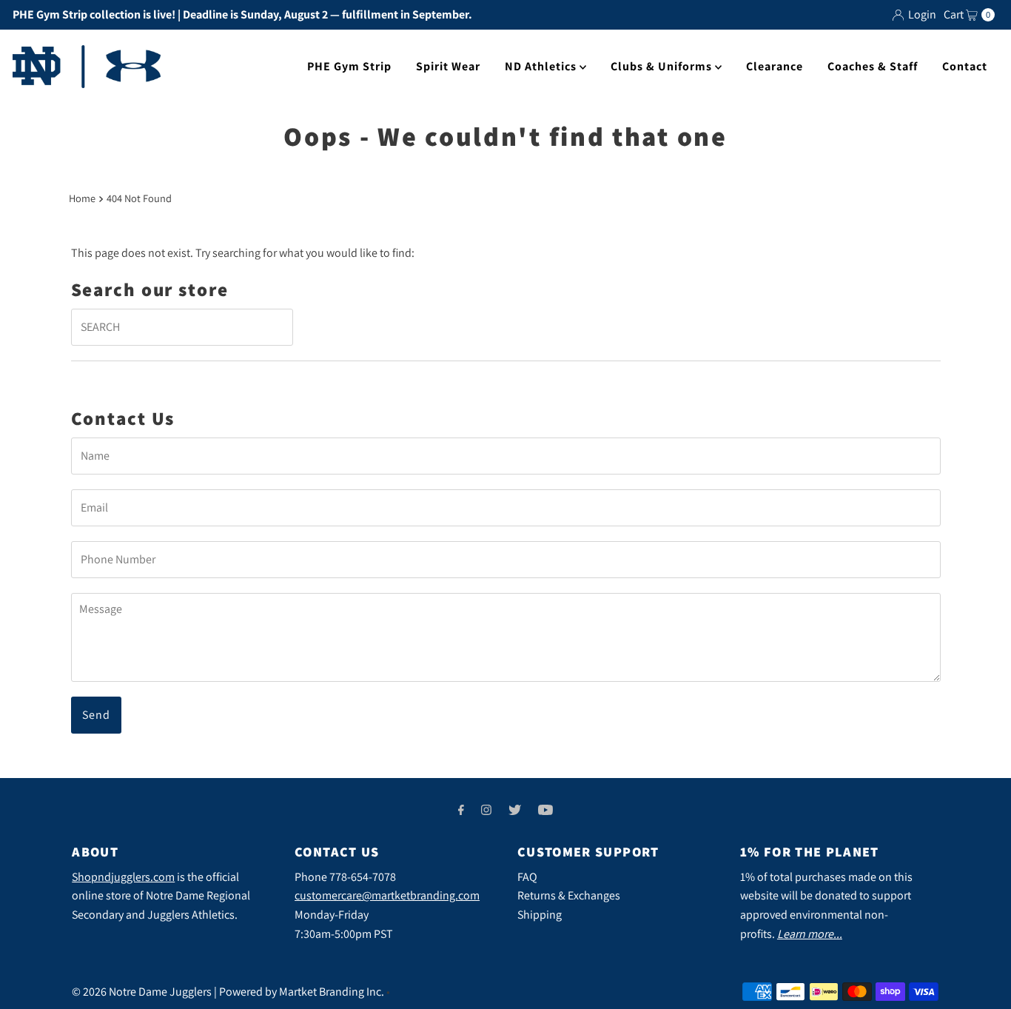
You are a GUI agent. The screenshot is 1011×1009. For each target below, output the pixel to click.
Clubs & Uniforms (663, 66)
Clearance (774, 66)
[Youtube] (545, 809)
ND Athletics (542, 66)
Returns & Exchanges (568, 895)
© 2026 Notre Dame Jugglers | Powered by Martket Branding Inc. (228, 991)
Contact (964, 66)
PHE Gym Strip (349, 66)
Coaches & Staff (872, 66)
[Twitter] (514, 809)
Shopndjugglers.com (123, 877)
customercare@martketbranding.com (387, 895)
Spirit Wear (448, 66)
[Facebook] (461, 809)
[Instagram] (486, 809)
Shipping (539, 914)
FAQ (527, 877)
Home (82, 198)
